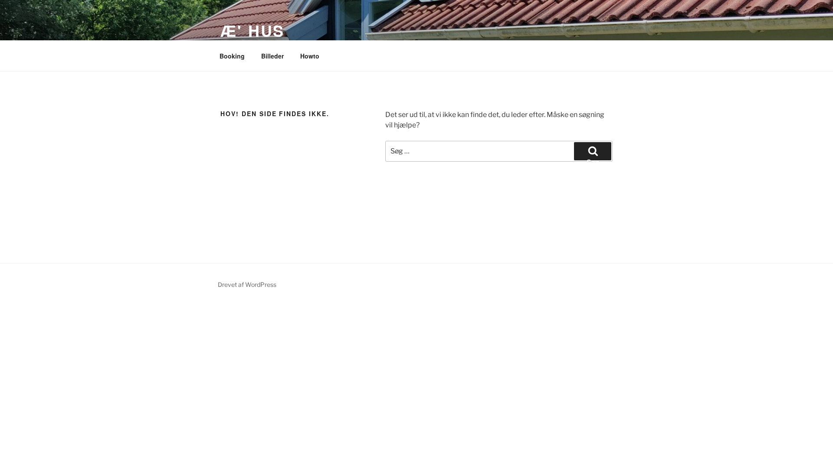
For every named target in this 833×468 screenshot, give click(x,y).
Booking (232, 56)
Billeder (272, 56)
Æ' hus (252, 30)
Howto (309, 56)
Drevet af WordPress (247, 284)
